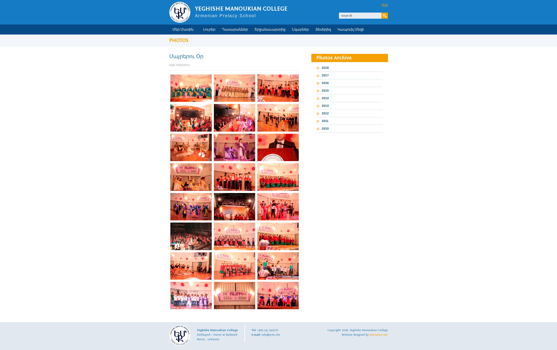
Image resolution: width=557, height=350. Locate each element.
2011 (325, 121)
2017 (325, 75)
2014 (325, 98)
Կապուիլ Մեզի (350, 29)
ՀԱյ (384, 5)
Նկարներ (300, 29)
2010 (325, 128)
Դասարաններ (235, 29)
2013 (325, 105)
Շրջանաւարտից (270, 29)
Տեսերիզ (323, 29)
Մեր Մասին (183, 29)
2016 (325, 83)
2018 (325, 67)
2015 (325, 90)
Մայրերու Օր (186, 56)
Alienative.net (379, 335)
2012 (325, 113)
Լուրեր (209, 29)
